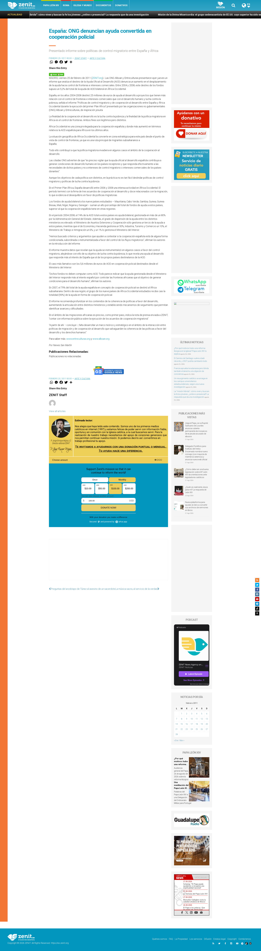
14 (176, 724)
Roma (66, 5)
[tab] (183, 877)
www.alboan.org (101, 338)
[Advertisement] (108, 562)
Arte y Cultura (97, 58)
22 (182, 729)
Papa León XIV (51, 5)
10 (192, 719)
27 (207, 729)
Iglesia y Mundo (82, 5)
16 (187, 724)
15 (182, 724)
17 (192, 724)
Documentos (103, 5)
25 (197, 729)
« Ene (176, 740)
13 (207, 719)
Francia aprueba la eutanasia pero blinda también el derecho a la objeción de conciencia (191, 371)
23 (187, 729)
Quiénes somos (159, 939)
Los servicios (195, 939)
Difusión (208, 939)
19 (202, 724)
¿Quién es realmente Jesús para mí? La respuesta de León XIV (196, 490)
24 (192, 729)
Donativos (121, 5)
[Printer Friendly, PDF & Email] (56, 74)
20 (207, 724)
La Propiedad (181, 939)
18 (197, 724)
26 (202, 729)
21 (176, 729)
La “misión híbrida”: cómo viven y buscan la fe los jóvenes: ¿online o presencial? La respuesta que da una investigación (191, 394)
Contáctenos (244, 939)
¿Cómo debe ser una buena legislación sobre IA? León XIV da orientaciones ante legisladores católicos (197, 473)
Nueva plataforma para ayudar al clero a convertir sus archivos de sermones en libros (196, 506)
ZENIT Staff (81, 58)
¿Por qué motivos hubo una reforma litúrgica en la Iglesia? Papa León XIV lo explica (190, 351)
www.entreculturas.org (78, 338)
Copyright (232, 939)
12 (202, 719)
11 (197, 719)
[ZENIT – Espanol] (24, 5)
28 (176, 734)
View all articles (57, 411)
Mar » (182, 740)
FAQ (171, 939)
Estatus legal (219, 939)
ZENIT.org (97, 78)
